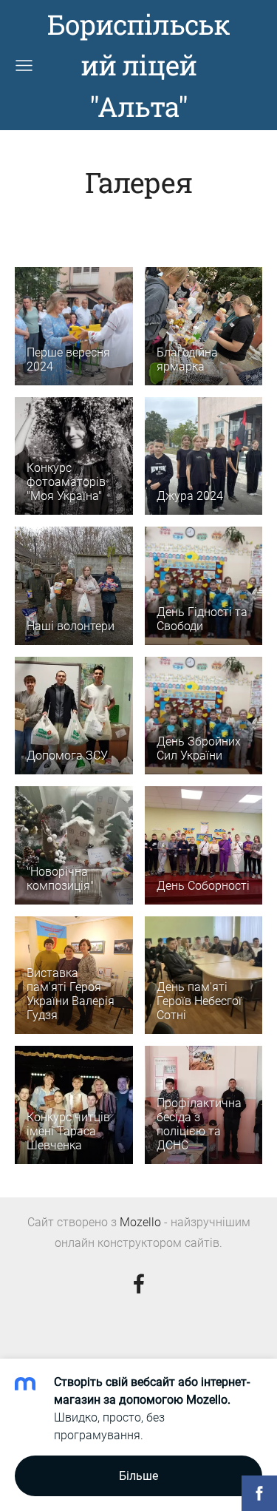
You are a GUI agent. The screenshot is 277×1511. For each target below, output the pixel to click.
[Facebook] (139, 1284)
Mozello (140, 1222)
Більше (138, 1476)
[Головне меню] (24, 65)
